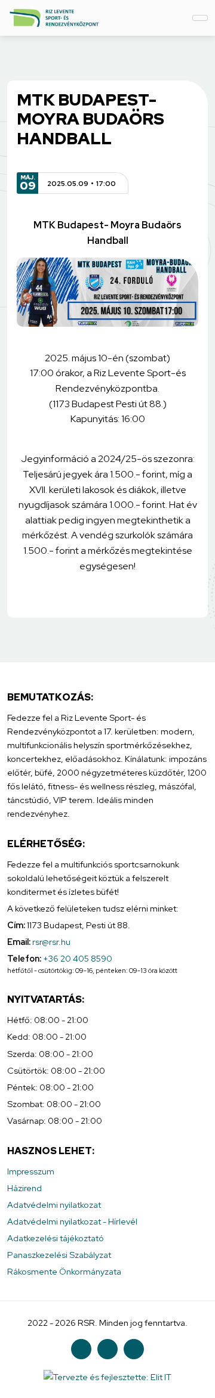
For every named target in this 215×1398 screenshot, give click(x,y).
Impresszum (30, 1171)
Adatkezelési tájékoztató (55, 1238)
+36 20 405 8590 (77, 958)
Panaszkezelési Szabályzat (59, 1254)
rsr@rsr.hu (51, 941)
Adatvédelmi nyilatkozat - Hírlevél (72, 1221)
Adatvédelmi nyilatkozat (54, 1204)
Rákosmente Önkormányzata (64, 1271)
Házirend (24, 1188)
